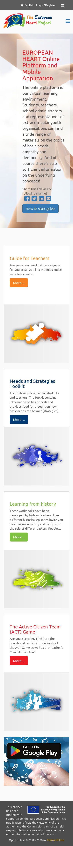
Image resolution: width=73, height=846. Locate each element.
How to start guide (40, 208)
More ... (19, 283)
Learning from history (33, 504)
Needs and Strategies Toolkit (32, 383)
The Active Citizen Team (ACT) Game (35, 629)
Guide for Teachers (29, 258)
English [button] (28, 5)
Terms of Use (55, 840)
